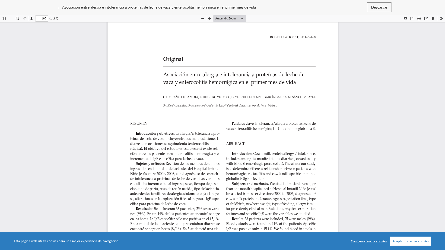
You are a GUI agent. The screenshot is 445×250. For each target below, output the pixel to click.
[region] (222, 241)
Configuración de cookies (369, 241)
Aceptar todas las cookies (411, 241)
